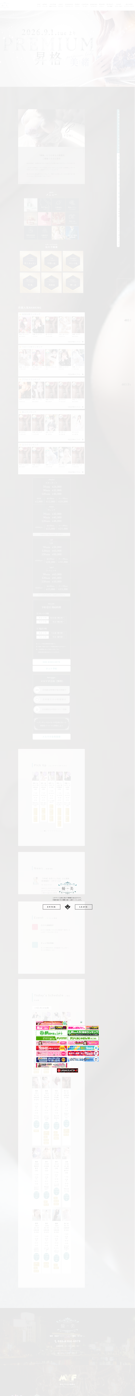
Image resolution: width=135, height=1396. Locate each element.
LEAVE (83, 907)
